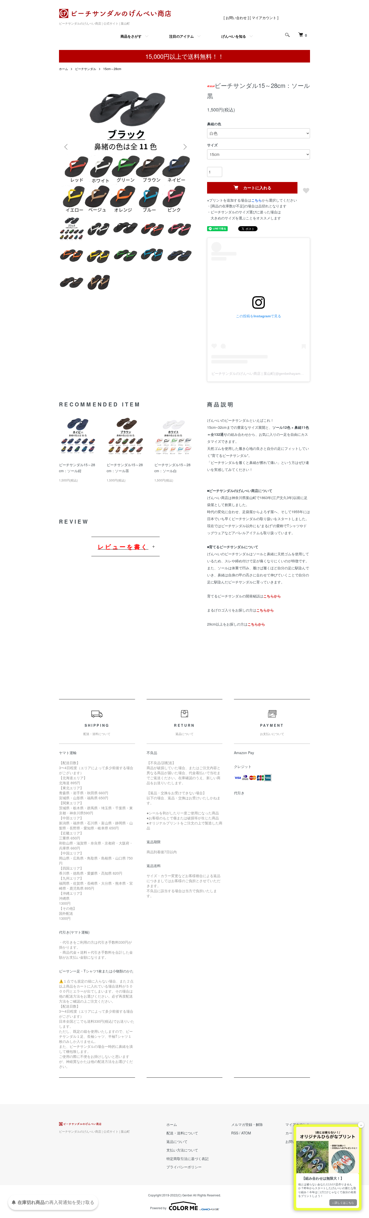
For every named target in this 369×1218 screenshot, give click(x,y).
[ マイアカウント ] (264, 17)
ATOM (246, 1132)
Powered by (158, 1208)
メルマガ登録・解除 (247, 1124)
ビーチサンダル (85, 69)
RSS (234, 1132)
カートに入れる (257, 188)
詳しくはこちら (344, 1202)
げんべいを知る (233, 36)
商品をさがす (131, 36)
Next (184, 147)
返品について (177, 1141)
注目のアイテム (181, 36)
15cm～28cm (112, 69)
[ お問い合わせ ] (236, 17)
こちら (256, 200)
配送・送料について (182, 1132)
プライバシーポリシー (184, 1166)
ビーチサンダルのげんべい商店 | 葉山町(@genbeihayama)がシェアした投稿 (271, 374)
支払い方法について (182, 1149)
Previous (66, 147)
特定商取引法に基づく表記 (187, 1158)
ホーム (63, 69)
